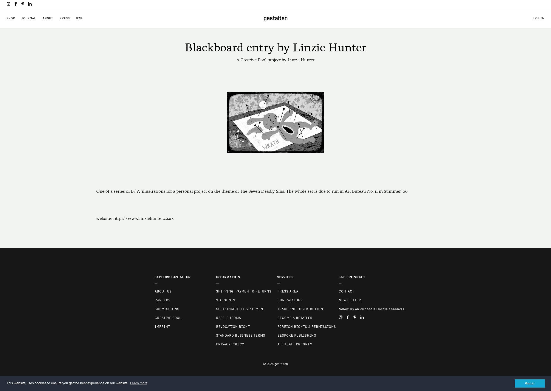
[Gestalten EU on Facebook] (15, 4)
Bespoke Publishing (296, 335)
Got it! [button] (529, 383)
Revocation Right (233, 327)
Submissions (167, 309)
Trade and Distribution (300, 309)
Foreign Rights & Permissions (306, 327)
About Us (163, 291)
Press (65, 18)
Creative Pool (168, 318)
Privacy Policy (230, 344)
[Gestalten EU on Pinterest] (23, 4)
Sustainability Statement (240, 309)
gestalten (281, 364)
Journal (29, 18)
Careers (162, 300)
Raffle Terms (228, 318)
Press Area (287, 291)
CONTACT (346, 291)
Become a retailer (295, 318)
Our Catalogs (290, 300)
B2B (79, 18)
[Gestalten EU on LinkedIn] (30, 4)
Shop (10, 18)
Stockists (225, 300)
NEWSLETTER (350, 300)
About (48, 18)
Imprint (162, 327)
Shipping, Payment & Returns (243, 291)
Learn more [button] (138, 383)
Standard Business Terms (240, 335)
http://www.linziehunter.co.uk (143, 218)
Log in (539, 18)
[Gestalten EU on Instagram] (8, 4)
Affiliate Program (295, 344)
